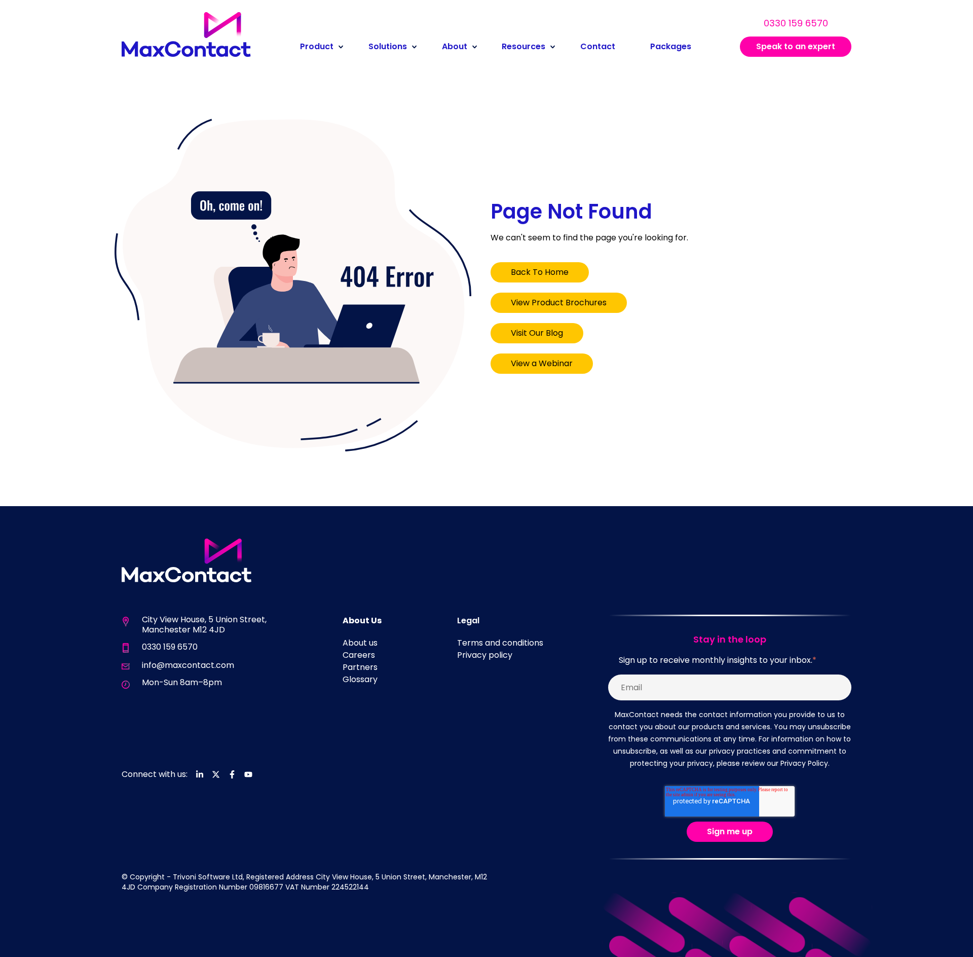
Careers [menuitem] (359, 655)
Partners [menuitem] (360, 667)
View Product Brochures (559, 302)
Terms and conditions (500, 643)
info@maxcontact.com (188, 665)
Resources (523, 46)
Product (316, 46)
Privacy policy (484, 655)
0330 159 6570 (796, 23)
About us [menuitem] (360, 643)
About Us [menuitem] (362, 620)
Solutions (387, 46)
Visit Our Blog (537, 333)
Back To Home (540, 272)
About (454, 46)
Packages (670, 46)
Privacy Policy (804, 763)
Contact (597, 46)
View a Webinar (542, 363)
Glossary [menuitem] (360, 679)
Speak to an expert (795, 46)
